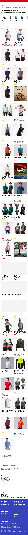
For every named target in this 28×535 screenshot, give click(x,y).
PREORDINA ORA (20, 255)
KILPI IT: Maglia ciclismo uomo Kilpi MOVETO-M (19, 371)
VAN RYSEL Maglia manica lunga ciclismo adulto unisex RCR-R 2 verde (7, 217)
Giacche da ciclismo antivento (5, 477)
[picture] (7, 34)
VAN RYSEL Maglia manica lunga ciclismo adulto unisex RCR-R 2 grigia (19, 411)
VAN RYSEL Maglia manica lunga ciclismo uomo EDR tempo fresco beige (7, 177)
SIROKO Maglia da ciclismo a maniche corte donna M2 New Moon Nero (20, 137)
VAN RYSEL (13, 468)
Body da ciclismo (3, 495)
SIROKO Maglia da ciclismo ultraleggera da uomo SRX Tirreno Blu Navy (7, 451)
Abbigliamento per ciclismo (5, 480)
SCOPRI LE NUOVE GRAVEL (20, 99)
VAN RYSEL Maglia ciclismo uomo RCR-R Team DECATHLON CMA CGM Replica (8, 352)
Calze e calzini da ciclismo (4, 496)
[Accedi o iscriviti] (24, 3)
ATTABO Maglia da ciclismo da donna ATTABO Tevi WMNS (19, 217)
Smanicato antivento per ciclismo (5, 479)
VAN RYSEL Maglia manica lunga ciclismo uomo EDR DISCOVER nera (7, 99)
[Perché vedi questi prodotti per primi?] (1, 26)
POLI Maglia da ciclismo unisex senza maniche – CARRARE (7, 411)
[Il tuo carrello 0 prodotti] (26, 3)
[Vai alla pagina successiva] (17, 460)
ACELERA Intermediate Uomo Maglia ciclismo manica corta (19, 196)
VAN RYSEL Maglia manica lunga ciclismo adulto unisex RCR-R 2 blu (19, 313)
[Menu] (2, 3)
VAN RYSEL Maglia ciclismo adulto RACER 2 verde (7, 117)
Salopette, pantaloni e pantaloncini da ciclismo (7, 484)
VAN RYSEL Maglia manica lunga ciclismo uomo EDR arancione (6, 158)
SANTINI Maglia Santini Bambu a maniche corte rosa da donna (6, 256)
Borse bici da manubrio (4, 494)
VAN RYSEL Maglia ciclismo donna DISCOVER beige (19, 295)
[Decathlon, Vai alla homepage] (13, 3)
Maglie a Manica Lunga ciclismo (4, 21)
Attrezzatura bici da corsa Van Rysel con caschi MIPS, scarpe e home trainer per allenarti (13, 497)
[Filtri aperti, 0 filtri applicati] (2, 25)
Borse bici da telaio (3, 483)
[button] (12, 45)
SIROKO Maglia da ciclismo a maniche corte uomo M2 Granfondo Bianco (7, 42)
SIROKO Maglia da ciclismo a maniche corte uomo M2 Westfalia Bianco (20, 42)
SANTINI (17, 468)
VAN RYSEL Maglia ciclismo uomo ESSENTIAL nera (7, 62)
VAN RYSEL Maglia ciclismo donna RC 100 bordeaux (7, 430)
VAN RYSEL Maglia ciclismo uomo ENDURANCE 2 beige (19, 276)
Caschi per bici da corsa (4, 492)
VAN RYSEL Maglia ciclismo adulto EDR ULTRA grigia (20, 235)
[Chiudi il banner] (26, 0)
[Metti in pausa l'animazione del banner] (24, 0)
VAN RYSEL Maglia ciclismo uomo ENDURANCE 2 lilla (19, 81)
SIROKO (5, 468)
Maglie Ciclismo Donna (22, 21)
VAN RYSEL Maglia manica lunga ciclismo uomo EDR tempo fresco (7, 137)
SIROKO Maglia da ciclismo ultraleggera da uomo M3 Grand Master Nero (7, 332)
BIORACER (10, 468)
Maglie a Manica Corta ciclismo (10, 21)
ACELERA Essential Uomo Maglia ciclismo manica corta (6, 391)
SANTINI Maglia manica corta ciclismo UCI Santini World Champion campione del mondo (7, 236)
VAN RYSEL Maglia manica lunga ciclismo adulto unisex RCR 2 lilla (6, 313)
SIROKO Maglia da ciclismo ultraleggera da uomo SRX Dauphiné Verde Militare (20, 332)
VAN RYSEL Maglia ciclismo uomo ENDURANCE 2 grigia (7, 276)
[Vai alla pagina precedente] (11, 460)
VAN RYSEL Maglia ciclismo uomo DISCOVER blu (7, 81)
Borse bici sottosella (4, 493)
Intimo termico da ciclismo (4, 482)
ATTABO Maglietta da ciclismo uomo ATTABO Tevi (19, 391)
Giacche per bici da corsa (4, 478)
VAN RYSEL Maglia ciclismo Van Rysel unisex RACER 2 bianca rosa (7, 295)
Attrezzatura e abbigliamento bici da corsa (7, 481)
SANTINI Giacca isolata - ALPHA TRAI (19, 351)
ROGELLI (2, 468)
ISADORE (7, 468)
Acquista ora (20, 176)
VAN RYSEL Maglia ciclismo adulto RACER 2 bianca (19, 62)
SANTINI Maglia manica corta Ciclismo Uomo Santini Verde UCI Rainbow (20, 158)
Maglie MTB (16, 20)
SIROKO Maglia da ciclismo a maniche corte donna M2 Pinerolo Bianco (20, 117)
